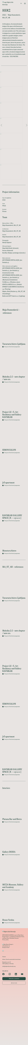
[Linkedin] (17, 974)
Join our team (14, 983)
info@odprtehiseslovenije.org (8, 966)
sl (21, 3)
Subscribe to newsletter (14, 978)
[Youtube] (23, 974)
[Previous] (1, 125)
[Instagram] (11, 974)
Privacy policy (5, 939)
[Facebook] (4, 974)
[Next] (26, 125)
